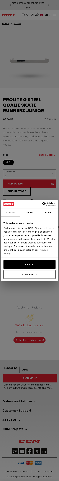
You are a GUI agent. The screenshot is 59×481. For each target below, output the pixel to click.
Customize (27, 274)
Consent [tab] (10, 212)
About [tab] (48, 212)
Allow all (29, 264)
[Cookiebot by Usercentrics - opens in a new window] (42, 204)
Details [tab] (29, 212)
